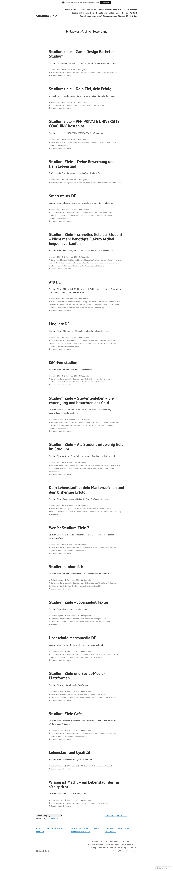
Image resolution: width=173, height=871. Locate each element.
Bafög (111, 13)
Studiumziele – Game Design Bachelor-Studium (82, 54)
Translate (54, 818)
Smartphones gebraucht (112, 304)
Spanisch (59, 343)
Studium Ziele (46, 16)
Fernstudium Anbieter (107, 9)
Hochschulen (85, 212)
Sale (77, 425)
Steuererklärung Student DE (115, 16)
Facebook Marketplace (91, 465)
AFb (52, 302)
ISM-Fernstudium (63, 362)
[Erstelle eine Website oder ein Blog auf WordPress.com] (48, 851)
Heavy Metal (95, 422)
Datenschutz (121, 815)
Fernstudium (65, 72)
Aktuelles (54, 422)
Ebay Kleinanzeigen (75, 465)
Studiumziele (111, 142)
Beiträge (133, 16)
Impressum (110, 815)
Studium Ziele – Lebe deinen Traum (80, 9)
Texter (86, 621)
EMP (69, 422)
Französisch (74, 340)
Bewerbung (55, 72)
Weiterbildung (112, 72)
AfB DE (55, 282)
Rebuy (80, 263)
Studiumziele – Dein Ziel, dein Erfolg (80, 88)
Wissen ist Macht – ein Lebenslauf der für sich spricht (84, 784)
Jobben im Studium (80, 13)
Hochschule (74, 72)
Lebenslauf (84, 72)
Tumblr (87, 697)
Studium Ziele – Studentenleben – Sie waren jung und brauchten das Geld (81, 400)
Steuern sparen (90, 215)
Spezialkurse (68, 343)
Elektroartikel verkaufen (86, 260)
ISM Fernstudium (96, 379)
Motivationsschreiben (57, 511)
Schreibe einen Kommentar (61, 75)
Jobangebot (98, 618)
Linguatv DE (59, 323)
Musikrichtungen (64, 425)
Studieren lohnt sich (66, 566)
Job (91, 618)
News (73, 425)
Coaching (63, 142)
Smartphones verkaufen (109, 263)
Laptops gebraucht (86, 304)
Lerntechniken (122, 13)
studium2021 (55, 69)
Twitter (93, 697)
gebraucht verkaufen (114, 260)
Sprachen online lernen (82, 343)
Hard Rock (86, 422)
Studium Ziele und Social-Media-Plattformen (77, 675)
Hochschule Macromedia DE (72, 637)
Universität (53, 145)
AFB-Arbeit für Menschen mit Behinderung (71, 302)
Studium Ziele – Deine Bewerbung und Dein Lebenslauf (82, 164)
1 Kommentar (56, 514)
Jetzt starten (105, 2)
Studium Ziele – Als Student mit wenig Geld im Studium (86, 446)
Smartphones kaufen (91, 263)
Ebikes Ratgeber (57, 419)
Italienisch (104, 340)
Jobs (104, 618)
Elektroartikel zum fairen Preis (108, 302)
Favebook (63, 694)
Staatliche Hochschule (57, 215)
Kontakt (133, 13)
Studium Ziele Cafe (65, 713)
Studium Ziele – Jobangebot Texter (79, 602)
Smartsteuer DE (62, 195)
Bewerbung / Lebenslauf (91, 16)
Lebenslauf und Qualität (69, 752)
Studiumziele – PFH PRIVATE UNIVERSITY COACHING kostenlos (84, 123)
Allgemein (84, 69)
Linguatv (52, 343)
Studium (92, 72)
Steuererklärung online (75, 215)
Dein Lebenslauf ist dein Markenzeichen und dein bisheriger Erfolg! (86, 490)
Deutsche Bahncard (98, 13)
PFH (79, 142)
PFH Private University (90, 142)
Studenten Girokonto (127, 9)
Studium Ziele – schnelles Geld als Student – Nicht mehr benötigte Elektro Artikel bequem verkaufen (85, 239)
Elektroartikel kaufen (68, 260)
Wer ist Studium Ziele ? (69, 527)
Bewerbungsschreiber (68, 182)
